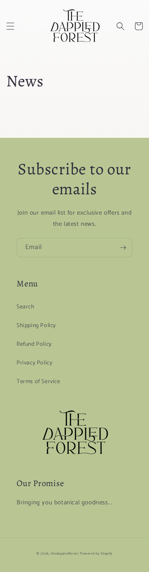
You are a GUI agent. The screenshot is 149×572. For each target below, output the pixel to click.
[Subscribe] (123, 247)
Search (26, 307)
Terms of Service (38, 381)
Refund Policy (34, 344)
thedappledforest (65, 553)
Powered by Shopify (96, 553)
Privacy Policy (34, 363)
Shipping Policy (36, 325)
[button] (10, 26)
